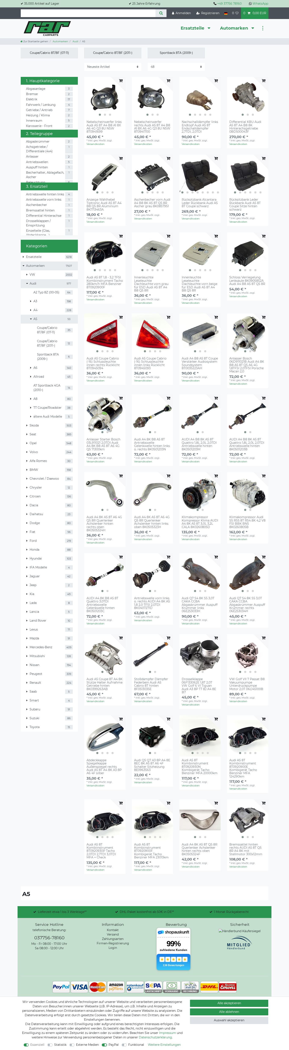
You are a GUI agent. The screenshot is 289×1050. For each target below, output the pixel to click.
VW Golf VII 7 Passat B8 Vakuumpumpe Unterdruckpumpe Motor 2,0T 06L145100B (247, 684)
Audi (75, 41)
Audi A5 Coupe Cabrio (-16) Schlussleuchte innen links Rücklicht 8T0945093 (150, 363)
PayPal (114, 1045)
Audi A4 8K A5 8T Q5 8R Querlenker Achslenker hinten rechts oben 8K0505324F (199, 849)
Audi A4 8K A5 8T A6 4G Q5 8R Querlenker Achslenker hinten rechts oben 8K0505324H (104, 524)
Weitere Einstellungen (164, 1045)
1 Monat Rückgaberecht (231, 912)
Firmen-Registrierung (113, 943)
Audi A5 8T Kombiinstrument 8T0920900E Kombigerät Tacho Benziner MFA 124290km (243, 768)
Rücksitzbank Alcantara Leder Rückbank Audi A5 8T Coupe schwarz (200, 203)
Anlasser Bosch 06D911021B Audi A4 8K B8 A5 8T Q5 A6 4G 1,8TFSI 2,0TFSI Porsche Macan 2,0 (246, 365)
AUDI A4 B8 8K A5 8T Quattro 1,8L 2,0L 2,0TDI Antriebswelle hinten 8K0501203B (246, 444)
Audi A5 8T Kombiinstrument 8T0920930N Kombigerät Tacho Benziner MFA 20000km (199, 767)
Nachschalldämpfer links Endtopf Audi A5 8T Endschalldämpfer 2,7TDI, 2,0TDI (200, 126)
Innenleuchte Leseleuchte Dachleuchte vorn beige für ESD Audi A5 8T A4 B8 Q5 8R (199, 284)
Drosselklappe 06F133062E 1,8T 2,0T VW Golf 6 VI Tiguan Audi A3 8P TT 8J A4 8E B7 (199, 686)
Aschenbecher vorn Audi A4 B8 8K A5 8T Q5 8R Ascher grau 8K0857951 (152, 203)
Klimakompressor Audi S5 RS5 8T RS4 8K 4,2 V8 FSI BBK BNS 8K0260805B (247, 522)
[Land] (226, 13)
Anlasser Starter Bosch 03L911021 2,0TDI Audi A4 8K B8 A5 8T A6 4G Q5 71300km (103, 444)
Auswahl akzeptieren (229, 1020)
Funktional (136, 1045)
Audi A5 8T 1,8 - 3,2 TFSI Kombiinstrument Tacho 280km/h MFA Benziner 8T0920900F (105, 282)
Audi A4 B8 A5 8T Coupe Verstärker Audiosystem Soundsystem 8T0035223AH (200, 363)
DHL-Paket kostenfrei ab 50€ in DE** (147, 912)
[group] (104, 97)
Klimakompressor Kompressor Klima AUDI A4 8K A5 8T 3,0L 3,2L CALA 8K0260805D (200, 522)
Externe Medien (87, 1045)
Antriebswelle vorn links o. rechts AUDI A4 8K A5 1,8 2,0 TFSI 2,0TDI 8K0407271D (152, 603)
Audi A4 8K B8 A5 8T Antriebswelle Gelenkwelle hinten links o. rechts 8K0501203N (152, 444)
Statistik (60, 1045)
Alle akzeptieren (229, 1003)
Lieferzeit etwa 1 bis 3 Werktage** (62, 912)
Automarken (234, 28)
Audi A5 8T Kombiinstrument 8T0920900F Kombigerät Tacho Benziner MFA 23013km (151, 851)
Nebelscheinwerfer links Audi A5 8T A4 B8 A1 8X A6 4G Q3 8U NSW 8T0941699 (104, 126)
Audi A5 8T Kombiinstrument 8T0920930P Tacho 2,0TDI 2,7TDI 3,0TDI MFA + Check (101, 851)
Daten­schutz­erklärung (155, 1037)
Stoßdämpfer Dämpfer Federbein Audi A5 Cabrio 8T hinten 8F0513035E (151, 684)
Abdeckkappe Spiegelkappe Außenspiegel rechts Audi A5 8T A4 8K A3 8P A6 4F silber (104, 767)
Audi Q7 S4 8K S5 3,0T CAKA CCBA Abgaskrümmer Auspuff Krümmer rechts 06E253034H (247, 605)
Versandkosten (96, 144)
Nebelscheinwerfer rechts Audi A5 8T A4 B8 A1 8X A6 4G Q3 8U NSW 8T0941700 (152, 126)
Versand (113, 934)
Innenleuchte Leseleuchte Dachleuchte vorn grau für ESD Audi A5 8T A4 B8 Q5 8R (151, 284)
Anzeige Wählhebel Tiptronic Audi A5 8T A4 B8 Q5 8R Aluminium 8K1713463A (104, 204)
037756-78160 (49, 937)
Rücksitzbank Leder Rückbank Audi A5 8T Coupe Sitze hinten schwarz (245, 204)
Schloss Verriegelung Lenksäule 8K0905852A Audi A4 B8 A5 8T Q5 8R (247, 281)
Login (113, 948)
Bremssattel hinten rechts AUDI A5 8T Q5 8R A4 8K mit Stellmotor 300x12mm (245, 849)
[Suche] (161, 13)
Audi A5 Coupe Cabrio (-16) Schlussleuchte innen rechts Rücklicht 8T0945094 (103, 363)
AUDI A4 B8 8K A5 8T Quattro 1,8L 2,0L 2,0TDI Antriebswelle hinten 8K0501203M (199, 444)
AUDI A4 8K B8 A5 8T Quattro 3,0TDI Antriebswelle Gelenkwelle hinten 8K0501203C (102, 605)
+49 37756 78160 (229, 3)
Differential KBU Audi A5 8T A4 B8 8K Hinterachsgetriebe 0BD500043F (245, 126)
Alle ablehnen (229, 1012)
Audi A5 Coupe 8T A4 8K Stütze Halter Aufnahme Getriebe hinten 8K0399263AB (104, 684)
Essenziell (37, 1045)
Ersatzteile (193, 28)
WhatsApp (260, 3)
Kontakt (113, 930)
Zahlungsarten (113, 939)
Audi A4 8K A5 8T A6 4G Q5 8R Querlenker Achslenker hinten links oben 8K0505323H (152, 522)
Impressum (167, 1033)
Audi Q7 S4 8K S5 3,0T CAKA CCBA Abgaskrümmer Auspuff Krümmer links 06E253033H (199, 605)
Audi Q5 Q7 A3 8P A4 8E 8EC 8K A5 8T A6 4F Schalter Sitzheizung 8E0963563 (152, 765)
